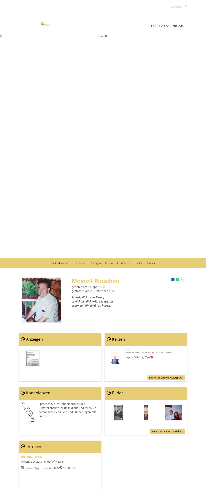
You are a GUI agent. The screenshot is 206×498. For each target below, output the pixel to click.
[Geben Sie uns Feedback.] (186, 6)
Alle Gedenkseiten (60, 263)
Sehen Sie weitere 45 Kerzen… (166, 378)
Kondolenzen (124, 263)
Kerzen (109, 263)
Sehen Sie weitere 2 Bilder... (167, 431)
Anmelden (176, 6)
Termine (151, 263)
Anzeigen (96, 263)
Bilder (139, 263)
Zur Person (80, 263)
